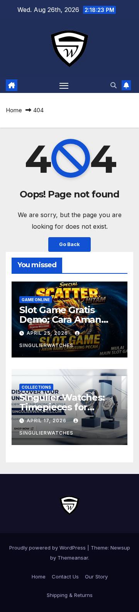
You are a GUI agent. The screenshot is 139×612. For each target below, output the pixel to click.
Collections (36, 387)
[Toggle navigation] (64, 85)
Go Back (69, 244)
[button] (113, 85)
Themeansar (73, 558)
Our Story (96, 576)
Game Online (36, 299)
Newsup (120, 548)
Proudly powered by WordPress (48, 548)
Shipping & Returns (70, 595)
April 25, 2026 (48, 333)
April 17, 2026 (47, 420)
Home (14, 110)
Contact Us (65, 576)
